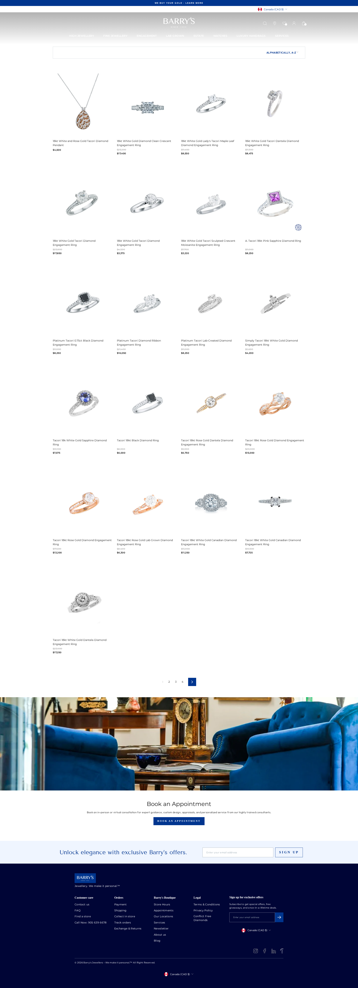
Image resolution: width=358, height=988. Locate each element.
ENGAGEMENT (147, 36)
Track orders (122, 923)
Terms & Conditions (207, 904)
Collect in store (124, 916)
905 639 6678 (97, 923)
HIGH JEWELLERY (81, 36)
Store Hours (162, 904)
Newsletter (161, 929)
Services (159, 923)
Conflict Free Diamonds (202, 918)
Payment (120, 904)
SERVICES (282, 36)
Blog (157, 941)
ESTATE (199, 36)
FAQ (78, 910)
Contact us (82, 904)
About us (160, 935)
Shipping (120, 910)
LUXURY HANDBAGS (251, 36)
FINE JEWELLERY (115, 36)
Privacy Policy (203, 910)
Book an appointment (179, 821)
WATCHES (220, 36)
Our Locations (163, 916)
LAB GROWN (175, 36)
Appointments (163, 910)
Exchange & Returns (128, 929)
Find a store (83, 916)
